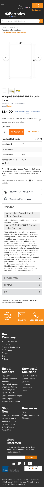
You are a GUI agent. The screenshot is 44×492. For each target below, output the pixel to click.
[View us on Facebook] (24, 464)
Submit (30, 457)
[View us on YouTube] (30, 464)
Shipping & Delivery (9, 387)
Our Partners (7, 350)
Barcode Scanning (9, 418)
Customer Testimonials (11, 347)
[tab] (22, 205)
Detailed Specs (11, 278)
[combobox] (22, 21)
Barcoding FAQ (7, 399)
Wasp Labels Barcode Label (11, 30)
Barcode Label (15, 28)
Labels (9, 106)
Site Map (23, 482)
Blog (3, 356)
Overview (9, 207)
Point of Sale (6, 430)
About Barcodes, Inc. (10, 341)
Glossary (25, 418)
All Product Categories (10, 415)
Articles (5, 359)
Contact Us (36, 10)
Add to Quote (37, 180)
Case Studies (27, 388)
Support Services (28, 379)
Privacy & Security (33, 482)
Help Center (6, 376)
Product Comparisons (30, 415)
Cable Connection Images (12, 396)
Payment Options (8, 390)
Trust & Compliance (18, 484)
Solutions (25, 382)
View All (38, 139)
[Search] (41, 21)
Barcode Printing (8, 424)
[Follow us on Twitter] (19, 464)
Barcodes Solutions (29, 376)
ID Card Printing (8, 427)
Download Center (8, 393)
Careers (5, 353)
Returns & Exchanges (10, 384)
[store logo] (15, 14)
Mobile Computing (9, 421)
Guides (24, 390)
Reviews (8, 285)
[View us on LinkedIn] (13, 464)
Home (4, 28)
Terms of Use (6, 484)
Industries (26, 385)
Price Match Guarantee (11, 402)
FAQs (6, 292)
